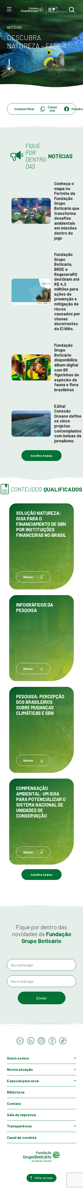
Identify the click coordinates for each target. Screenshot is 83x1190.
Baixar (28, 577)
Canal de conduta (21, 1137)
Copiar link (52, 108)
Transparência (19, 1126)
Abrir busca (72, 9)
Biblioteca (15, 1092)
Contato (14, 1103)
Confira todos (41, 456)
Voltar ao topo (43, 1178)
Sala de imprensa (21, 1114)
